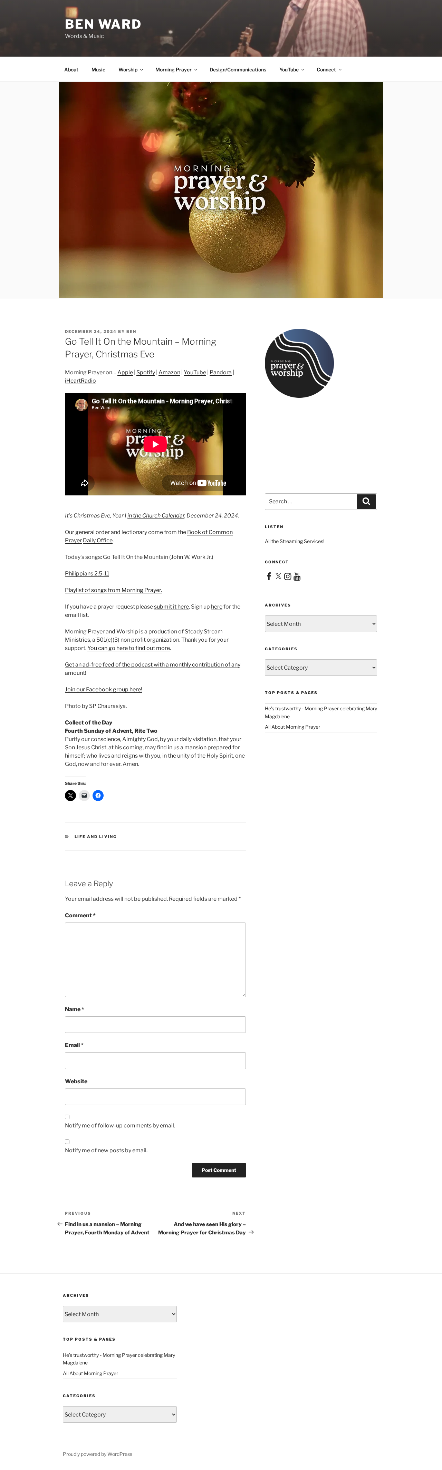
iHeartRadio (80, 380)
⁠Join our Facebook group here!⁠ (103, 689)
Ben (131, 331)
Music (98, 69)
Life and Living (96, 836)
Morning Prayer (173, 69)
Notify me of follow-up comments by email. (120, 1125)
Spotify (145, 372)
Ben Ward (103, 24)
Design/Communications (238, 69)
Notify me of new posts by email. (106, 1150)
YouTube (289, 69)
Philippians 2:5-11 (87, 573)
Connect (326, 69)
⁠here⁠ (216, 606)
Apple (125, 372)
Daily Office (98, 540)
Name (74, 1009)
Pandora (221, 372)
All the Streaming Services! (294, 541)
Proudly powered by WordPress (97, 1454)
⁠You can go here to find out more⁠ (128, 648)
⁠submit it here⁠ (171, 606)
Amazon (169, 372)
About (71, 69)
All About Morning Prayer (292, 727)
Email (74, 1045)
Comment (80, 915)
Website (76, 1081)
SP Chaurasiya (107, 706)
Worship (127, 69)
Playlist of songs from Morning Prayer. (113, 590)
